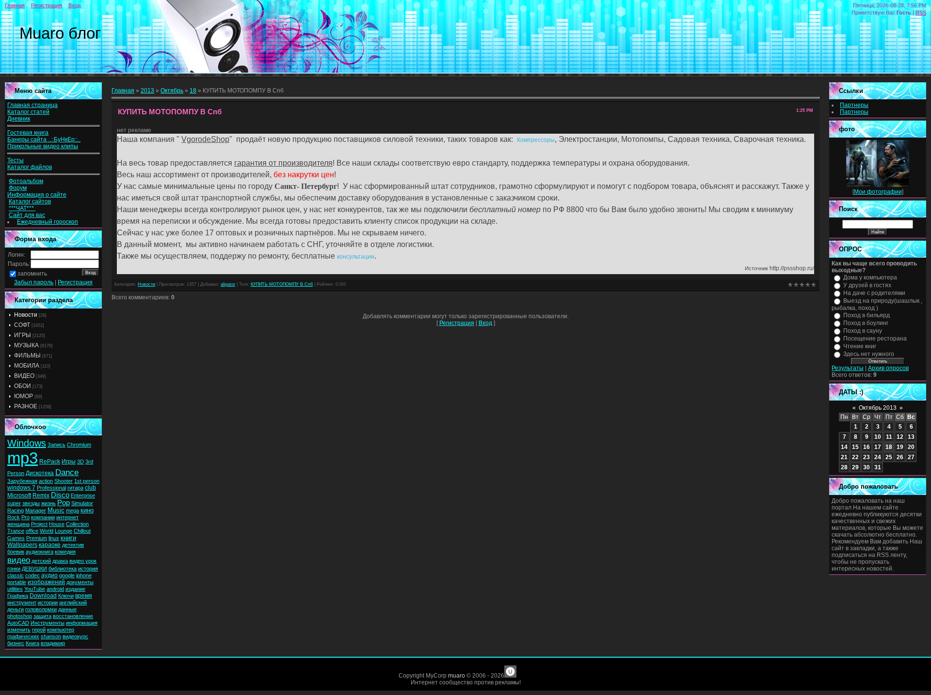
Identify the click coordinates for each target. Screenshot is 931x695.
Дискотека (40, 473)
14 (844, 447)
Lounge (63, 531)
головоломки (41, 609)
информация (81, 623)
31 (877, 467)
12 (900, 436)
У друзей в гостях (867, 285)
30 (866, 467)
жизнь (48, 503)
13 (911, 436)
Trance (15, 531)
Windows (26, 443)
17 (877, 447)
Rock (13, 517)
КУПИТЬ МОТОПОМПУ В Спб (282, 284)
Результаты (848, 368)
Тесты (15, 160)
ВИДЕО (24, 375)
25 (888, 457)
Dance (67, 472)
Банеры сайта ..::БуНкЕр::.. (43, 139)
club (90, 487)
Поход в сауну (862, 330)
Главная (15, 5)
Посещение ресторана (875, 338)
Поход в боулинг (865, 323)
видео (18, 560)
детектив (73, 545)
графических (23, 636)
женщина (18, 524)
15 (855, 447)
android (55, 589)
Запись (56, 445)
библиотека (62, 568)
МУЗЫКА (26, 345)
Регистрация (46, 5)
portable (16, 582)
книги (68, 537)
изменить (19, 630)
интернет (67, 517)
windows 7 (21, 487)
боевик (15, 552)
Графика (17, 596)
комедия (65, 552)
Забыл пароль (33, 282)
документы (80, 582)
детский (41, 561)
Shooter (63, 481)
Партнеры (854, 105)
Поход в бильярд (866, 315)
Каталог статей (28, 111)
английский (73, 602)
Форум (18, 188)
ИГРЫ (22, 335)
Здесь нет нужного (868, 354)
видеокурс (75, 636)
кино (87, 510)
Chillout (82, 531)
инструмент (21, 602)
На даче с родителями (874, 293)
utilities (15, 589)
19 (900, 447)
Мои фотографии (878, 191)
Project (39, 524)
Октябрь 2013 (878, 407)
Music (56, 510)
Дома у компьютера (870, 277)
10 (877, 436)
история (88, 568)
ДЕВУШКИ (34, 568)
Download (43, 595)
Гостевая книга (27, 132)
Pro (25, 517)
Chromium (79, 445)
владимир (53, 643)
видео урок (82, 561)
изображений (46, 582)
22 (855, 457)
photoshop (19, 616)
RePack (49, 461)
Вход (74, 5)
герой (39, 630)
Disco (60, 495)
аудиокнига (39, 552)
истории (48, 602)
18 (193, 90)
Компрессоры (536, 140)
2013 (147, 90)
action (46, 481)
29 (855, 467)
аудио (49, 575)
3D (80, 461)
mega (72, 510)
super (14, 503)
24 (877, 457)
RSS (920, 12)
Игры (69, 461)
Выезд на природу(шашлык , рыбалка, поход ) (877, 304)
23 (866, 457)
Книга (32, 643)
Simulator (82, 503)
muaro (456, 675)
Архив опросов (888, 368)
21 (844, 457)
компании (43, 517)
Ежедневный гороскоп (47, 221)
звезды (31, 503)
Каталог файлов (29, 167)
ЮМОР (23, 396)
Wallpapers (22, 544)
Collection (77, 524)
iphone (84, 575)
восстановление (73, 616)
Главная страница (32, 105)
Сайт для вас (27, 215)
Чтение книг (859, 346)
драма (60, 561)
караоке (50, 544)
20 (911, 447)
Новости (25, 314)
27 (911, 457)
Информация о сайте (36, 194)
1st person (86, 481)
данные (67, 609)
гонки (13, 568)
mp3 (22, 458)
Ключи (66, 596)
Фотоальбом (26, 181)
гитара (75, 488)
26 (900, 457)
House (56, 524)
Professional (51, 488)
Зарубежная (22, 481)
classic (15, 575)
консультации (355, 256)
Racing (15, 510)
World (46, 531)
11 (889, 436)
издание (75, 589)
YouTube (34, 589)
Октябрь (172, 90)
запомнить (32, 273)
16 (866, 447)
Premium (36, 538)
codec (32, 575)
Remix (40, 495)
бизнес (15, 643)
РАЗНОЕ (25, 406)
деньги (15, 609)
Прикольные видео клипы (42, 146)
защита (42, 616)
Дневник (18, 118)
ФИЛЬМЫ (27, 355)
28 (844, 467)
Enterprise (83, 495)
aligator (228, 284)
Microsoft (19, 495)
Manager (35, 510)
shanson (51, 636)
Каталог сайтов (30, 201)
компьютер (60, 630)
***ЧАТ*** (22, 208)
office (32, 531)
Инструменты (47, 623)
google (67, 575)
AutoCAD (18, 623)
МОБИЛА (26, 365)
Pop (63, 503)
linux (53, 538)
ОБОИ (22, 386)
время (83, 595)
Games (16, 538)
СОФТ (22, 325)
